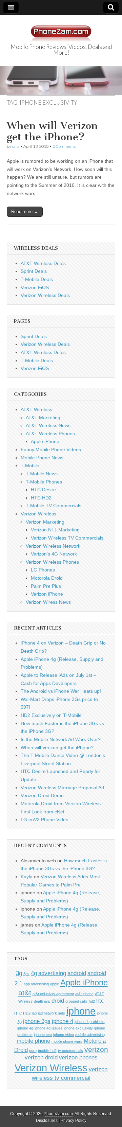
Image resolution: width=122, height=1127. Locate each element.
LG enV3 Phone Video (44, 819)
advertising (52, 973)
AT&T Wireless (36, 409)
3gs (26, 974)
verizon (96, 1049)
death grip (42, 1001)
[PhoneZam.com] (61, 30)
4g (34, 973)
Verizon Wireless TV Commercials (67, 538)
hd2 (92, 1001)
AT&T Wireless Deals (43, 263)
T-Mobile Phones (44, 482)
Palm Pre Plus (46, 586)
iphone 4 (62, 1021)
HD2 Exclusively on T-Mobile (51, 715)
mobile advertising (90, 1035)
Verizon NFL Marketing (55, 529)
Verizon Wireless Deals (45, 295)
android (76, 973)
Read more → (24, 211)
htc (100, 1001)
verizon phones (78, 1057)
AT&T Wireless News (48, 425)
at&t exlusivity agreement (53, 994)
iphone (81, 1011)
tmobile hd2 (47, 1051)
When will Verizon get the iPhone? (52, 131)
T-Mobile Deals (37, 279)
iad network (47, 1013)
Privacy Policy (73, 1120)
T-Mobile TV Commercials (53, 505)
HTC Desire (43, 489)
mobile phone (33, 1041)
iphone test (43, 1035)
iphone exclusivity (78, 1028)
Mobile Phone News (42, 457)
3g (19, 973)
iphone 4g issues (48, 1028)
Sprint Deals (34, 271)
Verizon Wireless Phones (52, 562)
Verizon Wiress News (48, 602)
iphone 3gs (36, 1021)
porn (33, 1051)
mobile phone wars (67, 1041)
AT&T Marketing (43, 417)
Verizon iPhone (47, 594)
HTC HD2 (41, 497)
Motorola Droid (47, 578)
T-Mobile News (42, 473)
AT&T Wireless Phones (50, 433)
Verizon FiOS (35, 287)
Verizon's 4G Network (54, 554)
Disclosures (47, 1120)
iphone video (63, 1035)
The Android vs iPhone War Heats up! (61, 691)
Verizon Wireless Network (53, 546)
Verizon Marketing (45, 522)
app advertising (36, 984)
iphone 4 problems (90, 1022)
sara (15, 146)
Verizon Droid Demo (42, 795)
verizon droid (41, 1057)
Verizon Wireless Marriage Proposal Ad (62, 787)
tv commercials (70, 1051)
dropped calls (76, 1001)
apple (54, 984)
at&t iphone (84, 994)
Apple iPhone (45, 441)
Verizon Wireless (38, 513)
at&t (24, 993)
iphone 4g (25, 1028)
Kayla (27, 876)
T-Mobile (30, 465)
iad (34, 1013)
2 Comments (64, 146)
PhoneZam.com (58, 1113)
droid (58, 1001)
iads (61, 1013)
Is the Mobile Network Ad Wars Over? (61, 739)
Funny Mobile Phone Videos (51, 449)
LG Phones (43, 570)
